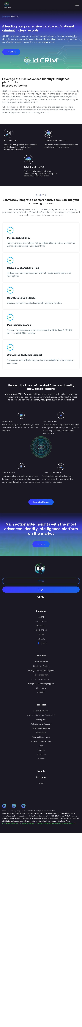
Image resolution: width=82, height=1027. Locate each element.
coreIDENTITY (41, 621)
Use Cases (41, 655)
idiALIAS (41, 634)
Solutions (6, 17)
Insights (41, 771)
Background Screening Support (41, 684)
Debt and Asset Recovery (41, 679)
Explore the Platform (41, 502)
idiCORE (41, 617)
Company (41, 777)
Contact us (41, 544)
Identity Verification (41, 666)
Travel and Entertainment (41, 741)
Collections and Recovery (41, 724)
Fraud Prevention (41, 662)
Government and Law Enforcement (41, 715)
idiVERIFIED (41, 626)
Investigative (41, 719)
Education (41, 759)
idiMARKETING (41, 630)
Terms (4, 811)
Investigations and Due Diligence (41, 670)
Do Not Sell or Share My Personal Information (39, 811)
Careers (41, 783)
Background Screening (41, 728)
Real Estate (41, 733)
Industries (41, 704)
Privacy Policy (15, 811)
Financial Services (41, 711)
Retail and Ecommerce (41, 737)
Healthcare (41, 754)
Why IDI (41, 597)
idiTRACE (41, 639)
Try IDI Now (11, 52)
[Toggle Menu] (77, 5)
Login (41, 590)
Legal (41, 746)
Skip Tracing (41, 688)
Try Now (41, 581)
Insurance (41, 750)
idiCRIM (43, 643)
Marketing (41, 692)
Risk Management (41, 675)
